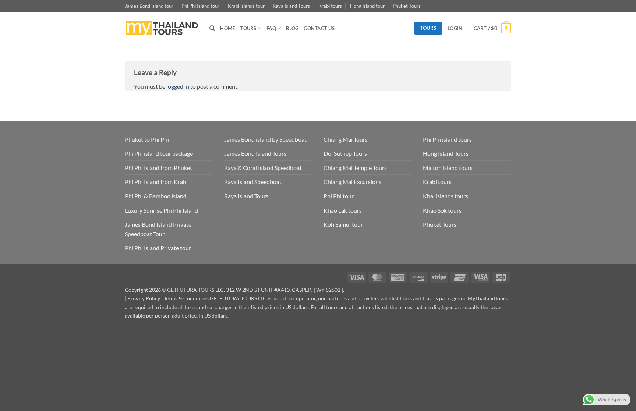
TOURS (248, 28)
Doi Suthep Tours (345, 153)
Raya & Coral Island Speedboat (263, 167)
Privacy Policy (143, 298)
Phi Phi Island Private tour (158, 247)
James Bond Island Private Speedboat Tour (158, 229)
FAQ (271, 28)
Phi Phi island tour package (159, 153)
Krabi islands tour (246, 6)
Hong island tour (367, 6)
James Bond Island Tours (255, 153)
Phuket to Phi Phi (147, 139)
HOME (227, 28)
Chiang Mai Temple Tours (355, 167)
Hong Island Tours (446, 153)
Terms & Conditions (186, 298)
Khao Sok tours (442, 210)
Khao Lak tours (343, 210)
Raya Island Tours (291, 6)
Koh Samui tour (343, 224)
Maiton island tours (448, 167)
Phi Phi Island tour (200, 6)
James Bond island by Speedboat (265, 139)
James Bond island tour (149, 6)
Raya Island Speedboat (253, 181)
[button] (455, 28)
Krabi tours (330, 6)
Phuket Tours (407, 6)
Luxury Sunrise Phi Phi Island (161, 210)
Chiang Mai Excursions (352, 181)
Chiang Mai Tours (346, 139)
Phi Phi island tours (447, 139)
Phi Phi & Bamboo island (156, 195)
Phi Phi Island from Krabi (156, 181)
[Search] (212, 28)
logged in (177, 86)
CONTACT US (319, 28)
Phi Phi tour (339, 195)
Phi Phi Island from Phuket (158, 167)
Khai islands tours (445, 195)
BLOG (292, 28)
